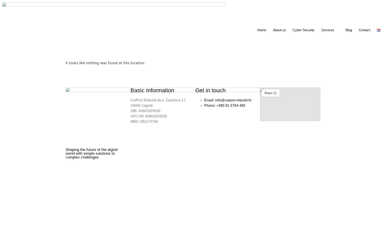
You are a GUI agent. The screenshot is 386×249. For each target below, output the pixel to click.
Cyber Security (304, 30)
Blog (349, 30)
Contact (364, 30)
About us (279, 30)
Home (261, 30)
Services (327, 30)
